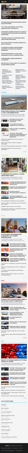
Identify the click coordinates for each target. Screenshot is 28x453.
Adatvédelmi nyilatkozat (6, 448)
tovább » (25, 151)
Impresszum (15, 448)
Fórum (21, 448)
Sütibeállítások (19, 450)
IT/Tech (3, 92)
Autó (2, 280)
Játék (3, 215)
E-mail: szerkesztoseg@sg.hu (7, 450)
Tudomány (4, 155)
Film (2, 341)
